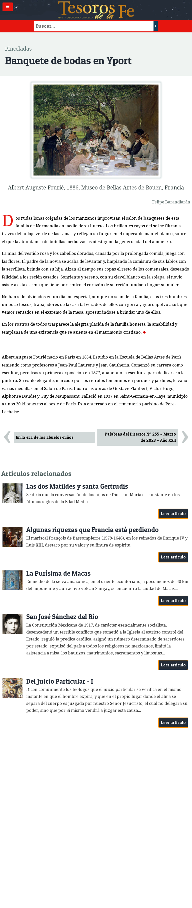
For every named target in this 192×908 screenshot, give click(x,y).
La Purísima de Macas (58, 573)
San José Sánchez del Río (62, 617)
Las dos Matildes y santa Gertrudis (77, 486)
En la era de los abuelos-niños (45, 437)
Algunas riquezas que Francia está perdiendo (92, 530)
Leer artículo (173, 513)
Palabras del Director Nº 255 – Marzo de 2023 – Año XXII (140, 437)
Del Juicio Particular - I (59, 681)
